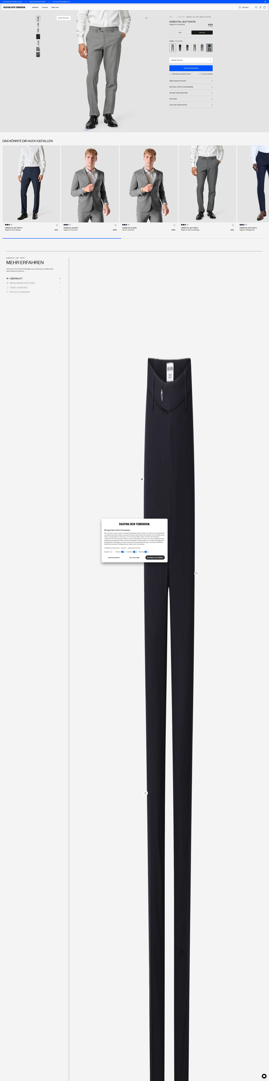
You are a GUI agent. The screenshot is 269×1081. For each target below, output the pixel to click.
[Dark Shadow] (9, 224)
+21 (70, 224)
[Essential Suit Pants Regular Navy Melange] (31, 183)
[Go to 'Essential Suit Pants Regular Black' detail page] (187, 48)
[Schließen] (265, 1)
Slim (180, 32)
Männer (35, 7)
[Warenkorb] (265, 7)
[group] (103, 71)
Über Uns (55, 7)
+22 (11, 224)
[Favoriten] (256, 7)
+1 (38, 54)
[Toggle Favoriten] (146, 18)
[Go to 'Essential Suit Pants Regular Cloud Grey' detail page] (172, 48)
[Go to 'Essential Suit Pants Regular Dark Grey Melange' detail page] (202, 48)
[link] (142, 479)
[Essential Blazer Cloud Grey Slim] (149, 183)
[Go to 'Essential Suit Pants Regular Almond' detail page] (195, 48)
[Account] (260, 7)
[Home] (14, 7)
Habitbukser (181, 17)
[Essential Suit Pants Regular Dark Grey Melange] (207, 183)
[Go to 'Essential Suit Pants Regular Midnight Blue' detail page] (180, 48)
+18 (128, 224)
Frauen (45, 7)
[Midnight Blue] (5, 224)
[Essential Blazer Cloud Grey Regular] (90, 183)
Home (170, 17)
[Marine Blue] (126, 224)
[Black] (7, 224)
